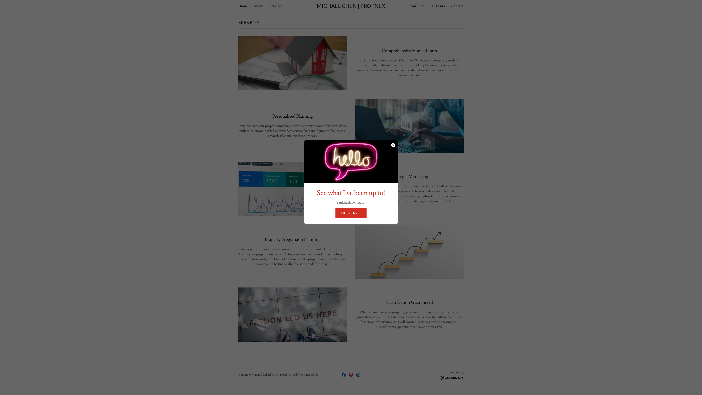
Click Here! (351, 213)
